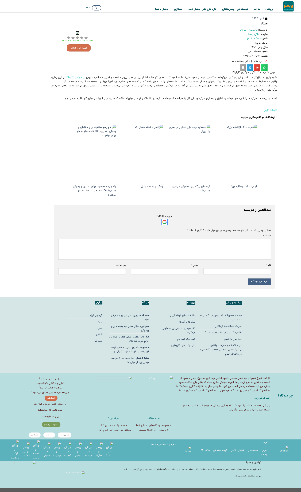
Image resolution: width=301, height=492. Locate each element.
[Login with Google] (164, 222)
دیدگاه (267, 236)
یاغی (100, 328)
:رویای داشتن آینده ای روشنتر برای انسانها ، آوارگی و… (129, 349)
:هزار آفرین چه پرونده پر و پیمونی (130, 328)
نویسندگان (242, 9)
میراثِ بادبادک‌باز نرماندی (228, 326)
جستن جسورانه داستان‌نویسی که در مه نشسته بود (221, 317)
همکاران (178, 9)
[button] (264, 67)
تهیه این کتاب (79, 48)
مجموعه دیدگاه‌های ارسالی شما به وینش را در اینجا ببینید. (153, 427)
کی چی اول (96, 315)
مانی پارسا (253, 34)
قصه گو (98, 341)
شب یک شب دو (186, 339)
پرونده (270, 9)
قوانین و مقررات (252, 462)
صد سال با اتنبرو (233, 339)
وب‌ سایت (121, 265)
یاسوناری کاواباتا (248, 30)
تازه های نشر (209, 9)
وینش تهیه (194, 9)
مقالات (257, 9)
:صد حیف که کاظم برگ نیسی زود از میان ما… (129, 360)
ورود (87, 7)
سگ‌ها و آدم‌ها (187, 322)
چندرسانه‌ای (228, 9)
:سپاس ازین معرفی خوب (130, 317)
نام (268, 265)
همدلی (233, 378)
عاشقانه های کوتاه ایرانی (182, 315)
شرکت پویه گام (240, 476)
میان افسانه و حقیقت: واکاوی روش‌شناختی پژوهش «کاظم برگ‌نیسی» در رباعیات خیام (221, 349)
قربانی (99, 334)
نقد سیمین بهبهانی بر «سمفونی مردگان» (178, 330)
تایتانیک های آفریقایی (183, 345)
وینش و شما (161, 9)
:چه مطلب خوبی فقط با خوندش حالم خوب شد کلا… (129, 339)
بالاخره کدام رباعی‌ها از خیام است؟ (223, 333)
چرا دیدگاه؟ (154, 418)
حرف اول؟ (113, 418)
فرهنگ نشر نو (254, 38)
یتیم (100, 322)
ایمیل (194, 265)
